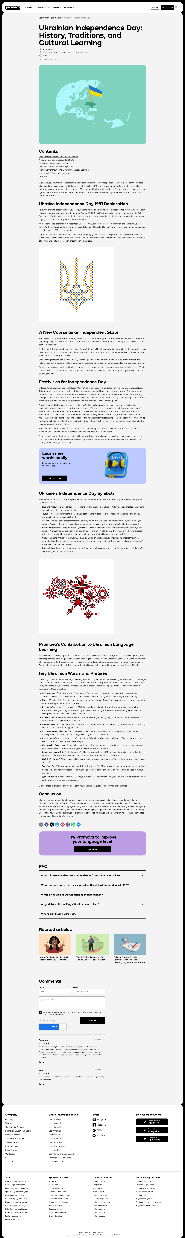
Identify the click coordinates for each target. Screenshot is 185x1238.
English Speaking (55, 1216)
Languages (28, 7)
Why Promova (53, 7)
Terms (95, 1233)
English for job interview (58, 1212)
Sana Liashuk (60, 52)
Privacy (100, 1233)
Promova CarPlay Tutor (57, 1191)
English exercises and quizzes (147, 1188)
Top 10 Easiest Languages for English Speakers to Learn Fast (90, 958)
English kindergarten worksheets (148, 1202)
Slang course (97, 1185)
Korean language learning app (16, 1212)
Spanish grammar (98, 1212)
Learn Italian (54, 1134)
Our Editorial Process (14, 1127)
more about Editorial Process (77, 52)
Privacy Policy (59, 1014)
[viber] (68, 824)
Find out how (54, 478)
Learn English (55, 1119)
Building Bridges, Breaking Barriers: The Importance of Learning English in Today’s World (129, 960)
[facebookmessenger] (78, 824)
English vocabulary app (13, 1216)
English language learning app (16, 1188)
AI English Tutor (55, 1181)
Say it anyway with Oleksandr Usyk (61, 1188)
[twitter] (52, 824)
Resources (68, 7)
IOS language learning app (15, 1185)
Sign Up (155, 7)
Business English (98, 1181)
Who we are (10, 1123)
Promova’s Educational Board (18, 1131)
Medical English (98, 1191)
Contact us (10, 1154)
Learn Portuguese (57, 1146)
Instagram (101, 1119)
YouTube (101, 1135)
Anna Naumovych (50, 49)
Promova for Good (13, 1146)
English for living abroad (101, 1202)
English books (141, 1195)
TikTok (100, 1130)
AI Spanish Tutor (55, 1185)
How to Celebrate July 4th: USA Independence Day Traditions (53, 958)
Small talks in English (56, 1205)
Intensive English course (101, 1198)
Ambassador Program (14, 1138)
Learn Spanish (55, 1123)
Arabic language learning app (16, 1195)
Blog (59, 17)
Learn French (55, 1127)
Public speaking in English (58, 1198)
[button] (92, 151)
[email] (41, 824)
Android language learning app (16, 1181)
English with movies (99, 1195)
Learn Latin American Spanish (62, 1154)
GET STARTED (167, 7)
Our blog (9, 1119)
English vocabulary (99, 1216)
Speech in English (55, 1209)
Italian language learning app (16, 1209)
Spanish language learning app (16, 1191)
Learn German (55, 1131)
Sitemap (9, 1161)
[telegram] (57, 824)
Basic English (97, 1188)
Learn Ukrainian (56, 1161)
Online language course (145, 1185)
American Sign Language (60, 1157)
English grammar (98, 1209)
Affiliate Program (12, 1142)
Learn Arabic (54, 1150)
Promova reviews (12, 1134)
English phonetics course (101, 1205)
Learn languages (46, 17)
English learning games (144, 1198)
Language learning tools (145, 1181)
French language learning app (16, 1202)
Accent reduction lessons (58, 1202)
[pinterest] (62, 824)
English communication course (60, 1195)
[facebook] (46, 824)
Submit (92, 1020)
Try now (92, 849)
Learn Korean (55, 1138)
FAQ (7, 1157)
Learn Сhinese (55, 1142)
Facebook (101, 1125)
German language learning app (16, 1205)
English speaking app (13, 1219)
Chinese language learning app (16, 1198)
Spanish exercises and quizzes (147, 1191)
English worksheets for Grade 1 (147, 1205)
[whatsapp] (73, 824)
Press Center (11, 1150)
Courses (40, 7)
